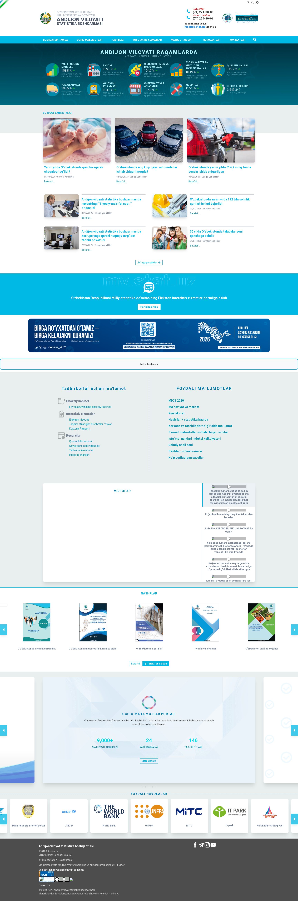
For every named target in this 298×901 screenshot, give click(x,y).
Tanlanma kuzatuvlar (81, 450)
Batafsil (135, 663)
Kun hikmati (176, 413)
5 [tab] (156, 787)
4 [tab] (153, 787)
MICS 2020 (176, 400)
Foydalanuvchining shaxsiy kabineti (90, 406)
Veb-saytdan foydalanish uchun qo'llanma (61, 869)
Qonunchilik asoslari (81, 441)
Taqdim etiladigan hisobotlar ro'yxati (90, 424)
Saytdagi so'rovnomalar (185, 451)
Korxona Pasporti (79, 428)
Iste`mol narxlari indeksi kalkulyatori (194, 438)
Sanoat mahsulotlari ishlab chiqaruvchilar (198, 432)
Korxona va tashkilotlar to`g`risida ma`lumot (200, 426)
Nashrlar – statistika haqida (188, 419)
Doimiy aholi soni (180, 445)
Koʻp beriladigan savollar (186, 457)
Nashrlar (118, 39)
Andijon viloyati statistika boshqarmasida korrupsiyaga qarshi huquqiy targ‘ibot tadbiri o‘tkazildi (111, 236)
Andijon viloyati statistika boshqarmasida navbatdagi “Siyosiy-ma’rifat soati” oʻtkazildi (111, 204)
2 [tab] (146, 787)
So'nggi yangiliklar (65, 177)
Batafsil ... (49, 181)
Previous (3, 626)
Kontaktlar (237, 39)
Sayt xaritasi (65, 860)
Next (294, 626)
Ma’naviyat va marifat (183, 407)
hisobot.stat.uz (195, 26)
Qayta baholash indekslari (84, 445)
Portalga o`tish (149, 307)
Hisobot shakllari (79, 454)
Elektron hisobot (79, 419)
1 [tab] (143, 787)
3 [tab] (150, 787)
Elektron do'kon (158, 663)
